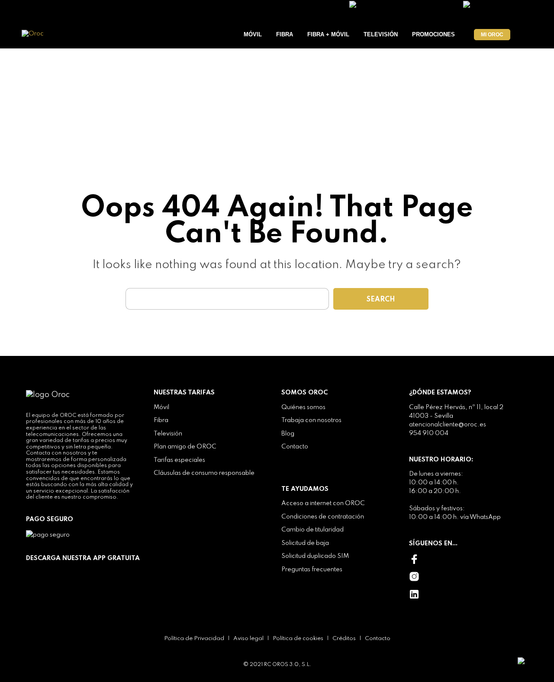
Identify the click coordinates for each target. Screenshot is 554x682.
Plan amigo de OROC (185, 447)
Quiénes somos (303, 407)
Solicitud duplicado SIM (315, 556)
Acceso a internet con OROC (323, 503)
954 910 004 (428, 433)
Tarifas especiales (179, 460)
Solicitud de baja (305, 543)
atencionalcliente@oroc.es (447, 425)
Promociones (433, 34)
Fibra (284, 34)
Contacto (294, 447)
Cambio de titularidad (312, 530)
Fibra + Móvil (328, 34)
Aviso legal (248, 638)
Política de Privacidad (194, 638)
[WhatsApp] (531, 660)
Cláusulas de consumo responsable (204, 473)
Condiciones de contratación (322, 517)
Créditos (344, 638)
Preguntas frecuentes (311, 570)
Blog (287, 434)
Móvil (253, 34)
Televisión (381, 34)
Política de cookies (298, 638)
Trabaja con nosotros (311, 420)
